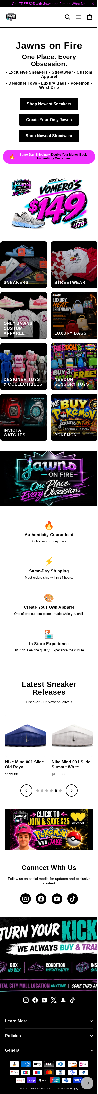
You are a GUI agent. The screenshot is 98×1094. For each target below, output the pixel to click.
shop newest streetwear (47, 135)
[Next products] (70, 777)
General (13, 1035)
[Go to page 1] (36, 777)
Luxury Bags (52, 83)
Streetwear (60, 72)
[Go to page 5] (54, 777)
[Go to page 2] (40, 777)
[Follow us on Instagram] (23, 883)
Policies (13, 1020)
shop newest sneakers (47, 103)
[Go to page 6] (58, 777)
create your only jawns (47, 119)
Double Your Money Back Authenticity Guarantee (60, 156)
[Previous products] (25, 777)
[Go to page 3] (45, 777)
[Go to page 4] (49, 777)
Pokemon (78, 83)
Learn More (16, 1006)
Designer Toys (21, 83)
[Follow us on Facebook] (39, 883)
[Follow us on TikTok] (70, 883)
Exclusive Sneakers (26, 72)
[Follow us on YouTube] (55, 883)
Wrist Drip (47, 87)
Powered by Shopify (64, 1073)
